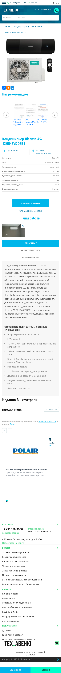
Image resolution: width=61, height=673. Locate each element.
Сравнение (15, 669)
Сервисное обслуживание (15, 561)
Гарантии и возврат (12, 634)
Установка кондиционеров (15, 552)
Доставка (7, 630)
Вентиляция (8, 598)
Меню (4, 2)
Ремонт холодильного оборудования (20, 584)
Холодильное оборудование (16, 602)
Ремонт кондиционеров (14, 557)
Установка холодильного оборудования (22, 579)
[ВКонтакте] (4, 88)
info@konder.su (36, 528)
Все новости (51, 409)
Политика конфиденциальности (18, 639)
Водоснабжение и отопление (17, 607)
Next (10, 430)
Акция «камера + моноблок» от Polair (26, 469)
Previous (4, 430)
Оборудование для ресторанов (18, 616)
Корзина (45, 669)
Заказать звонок (10, 533)
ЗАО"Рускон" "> (42, 121)
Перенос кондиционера (14, 575)
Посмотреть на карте (13, 543)
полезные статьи (47, 421)
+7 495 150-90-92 (12, 529)
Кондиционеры (10, 593)
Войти (56, 3)
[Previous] (6, 115)
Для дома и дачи (10, 621)
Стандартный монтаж (30, 211)
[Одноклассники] (8, 88)
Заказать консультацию (43, 152)
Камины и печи (10, 611)
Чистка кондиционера (13, 566)
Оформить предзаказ (30, 203)
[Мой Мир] (12, 88)
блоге (13, 424)
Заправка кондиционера (14, 570)
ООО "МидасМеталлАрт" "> (30, 122)
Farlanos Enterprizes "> (18, 122)
